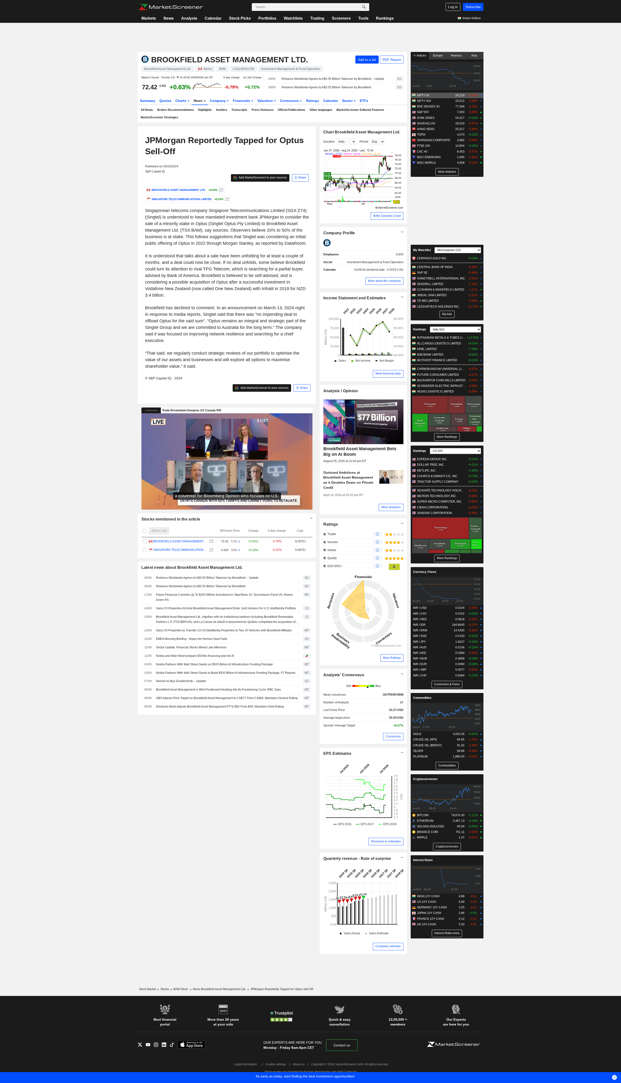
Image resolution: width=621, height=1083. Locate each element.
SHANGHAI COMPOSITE (433, 140)
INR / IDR (419, 625)
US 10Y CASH (426, 902)
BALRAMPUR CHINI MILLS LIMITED (441, 380)
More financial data (388, 373)
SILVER (418, 751)
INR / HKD (420, 619)
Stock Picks (240, 18)
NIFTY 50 (423, 95)
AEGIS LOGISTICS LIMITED (435, 391)
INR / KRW (420, 630)
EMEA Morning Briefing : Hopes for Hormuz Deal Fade (191, 639)
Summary (147, 101)
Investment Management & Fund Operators (375, 262)
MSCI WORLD (426, 162)
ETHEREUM (425, 820)
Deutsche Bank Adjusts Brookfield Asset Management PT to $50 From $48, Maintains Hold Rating (220, 706)
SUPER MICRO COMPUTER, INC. (439, 501)
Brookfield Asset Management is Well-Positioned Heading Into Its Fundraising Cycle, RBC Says (218, 689)
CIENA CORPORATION (432, 507)
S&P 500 (423, 112)
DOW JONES (425, 118)
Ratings (312, 101)
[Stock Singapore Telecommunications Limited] (226, 199)
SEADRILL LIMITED (430, 284)
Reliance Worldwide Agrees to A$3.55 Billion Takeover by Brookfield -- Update (333, 79)
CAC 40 (422, 151)
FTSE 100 (423, 145)
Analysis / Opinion (340, 391)
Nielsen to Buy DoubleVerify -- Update (181, 681)
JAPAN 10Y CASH (429, 913)
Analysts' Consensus (343, 675)
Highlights (205, 110)
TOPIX (421, 134)
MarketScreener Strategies (159, 117)
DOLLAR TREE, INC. (431, 464)
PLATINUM (420, 756)
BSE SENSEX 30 (428, 106)
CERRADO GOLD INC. (432, 258)
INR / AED (419, 653)
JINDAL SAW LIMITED (432, 295)
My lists (447, 314)
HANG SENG (425, 129)
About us (298, 1064)
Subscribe (473, 7)
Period (364, 141)
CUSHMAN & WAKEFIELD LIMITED (440, 289)
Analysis (189, 18)
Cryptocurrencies (425, 779)
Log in (453, 7)
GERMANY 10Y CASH (432, 907)
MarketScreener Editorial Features (360, 110)
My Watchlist (422, 250)
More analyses (391, 507)
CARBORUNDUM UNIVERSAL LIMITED (441, 369)
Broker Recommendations (175, 110)
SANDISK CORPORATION (434, 513)
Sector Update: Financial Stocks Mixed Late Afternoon (191, 647)
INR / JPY (419, 641)
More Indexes (447, 171)
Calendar (213, 18)
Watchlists (293, 18)
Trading (317, 18)
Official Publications (291, 110)
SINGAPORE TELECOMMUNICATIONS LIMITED (180, 550)
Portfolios (267, 18)
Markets (148, 18)
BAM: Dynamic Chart (387, 216)
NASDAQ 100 (426, 123)
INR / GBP (419, 669)
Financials (242, 101)
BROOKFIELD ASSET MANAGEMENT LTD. (180, 541)
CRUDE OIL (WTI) (425, 739)
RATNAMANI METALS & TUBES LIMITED (441, 337)
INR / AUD (419, 647)
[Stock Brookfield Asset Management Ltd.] (220, 190)
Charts (181, 101)
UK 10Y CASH (426, 924)
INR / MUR (420, 658)
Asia (474, 55)
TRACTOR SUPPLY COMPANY (437, 481)
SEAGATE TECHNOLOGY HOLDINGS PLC (441, 490)
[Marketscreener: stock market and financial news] (171, 7)
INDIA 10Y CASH (428, 896)
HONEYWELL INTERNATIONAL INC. (441, 278)
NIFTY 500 (424, 101)
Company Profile (339, 233)
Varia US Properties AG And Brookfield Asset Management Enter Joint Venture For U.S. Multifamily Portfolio (226, 608)
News (168, 18)
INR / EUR (420, 664)
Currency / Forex (424, 572)
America (456, 55)
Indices (421, 55)
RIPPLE (422, 837)
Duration (329, 141)
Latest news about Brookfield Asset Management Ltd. (192, 567)
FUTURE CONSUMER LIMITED (438, 374)
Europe (438, 55)
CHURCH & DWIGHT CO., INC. (437, 476)
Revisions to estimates (386, 841)
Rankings (385, 18)
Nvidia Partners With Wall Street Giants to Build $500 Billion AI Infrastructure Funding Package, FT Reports (225, 673)
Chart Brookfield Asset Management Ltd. (361, 132)
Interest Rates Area (446, 933)
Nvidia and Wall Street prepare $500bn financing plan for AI (195, 656)
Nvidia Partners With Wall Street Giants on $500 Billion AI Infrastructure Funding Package (214, 664)
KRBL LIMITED (427, 349)
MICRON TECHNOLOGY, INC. (437, 496)
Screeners (341, 18)
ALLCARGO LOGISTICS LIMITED (439, 343)
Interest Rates (423, 860)
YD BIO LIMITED (428, 300)
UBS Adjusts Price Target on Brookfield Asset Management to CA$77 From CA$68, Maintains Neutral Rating (227, 698)
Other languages (321, 110)
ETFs (364, 101)
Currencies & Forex (447, 684)
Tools (363, 18)
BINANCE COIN (427, 832)
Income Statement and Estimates (354, 298)
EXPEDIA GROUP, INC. (432, 459)
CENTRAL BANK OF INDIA (435, 267)
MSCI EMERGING (429, 157)
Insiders (221, 110)
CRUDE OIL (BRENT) (427, 745)
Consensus (290, 101)
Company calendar (388, 946)
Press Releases (263, 110)
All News (147, 110)
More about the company (384, 281)
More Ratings (392, 658)
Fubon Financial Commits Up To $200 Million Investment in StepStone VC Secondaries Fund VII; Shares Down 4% (224, 597)
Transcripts (239, 110)
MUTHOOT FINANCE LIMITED (437, 360)
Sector (348, 101)
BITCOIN (423, 815)
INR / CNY (420, 613)
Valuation (265, 101)
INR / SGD (420, 636)
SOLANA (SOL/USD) (430, 826)
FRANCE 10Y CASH (430, 918)
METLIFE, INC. (426, 470)
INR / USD (420, 608)
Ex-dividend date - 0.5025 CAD (382, 269)
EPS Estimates (337, 753)
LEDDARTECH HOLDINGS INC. (438, 306)
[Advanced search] (364, 7)
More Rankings (447, 437)
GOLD (417, 734)
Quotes (165, 101)
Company (218, 101)
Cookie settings (276, 1064)
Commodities (422, 698)
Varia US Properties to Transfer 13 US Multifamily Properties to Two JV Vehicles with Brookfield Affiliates (224, 630)
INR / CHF (419, 675)
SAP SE (422, 272)
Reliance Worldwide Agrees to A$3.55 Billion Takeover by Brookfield (326, 87)
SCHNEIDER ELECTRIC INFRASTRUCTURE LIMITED (441, 386)
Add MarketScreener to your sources (262, 177)
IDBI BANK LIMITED (430, 354)
